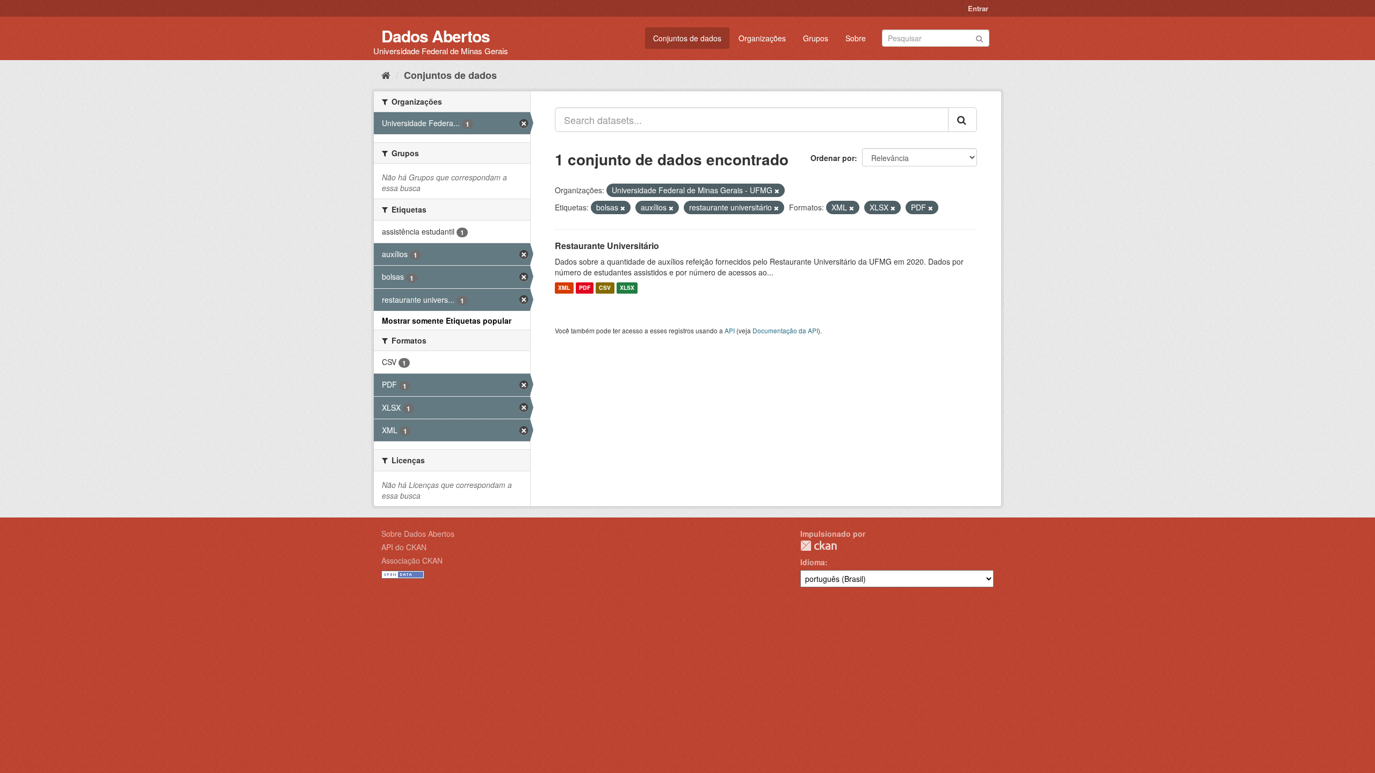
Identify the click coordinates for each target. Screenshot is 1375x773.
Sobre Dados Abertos (417, 533)
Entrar (978, 8)
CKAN (818, 545)
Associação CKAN (412, 560)
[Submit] (979, 37)
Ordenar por (832, 157)
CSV (605, 288)
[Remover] (777, 190)
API (730, 330)
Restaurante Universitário (607, 245)
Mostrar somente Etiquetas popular (446, 320)
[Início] (385, 75)
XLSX (627, 288)
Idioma (812, 562)
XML (564, 288)
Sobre (855, 38)
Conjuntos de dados (687, 38)
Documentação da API (785, 330)
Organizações (762, 38)
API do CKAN (403, 547)
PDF (584, 288)
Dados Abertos (435, 35)
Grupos (815, 38)
